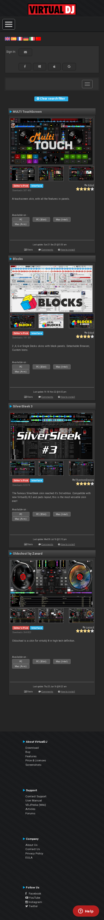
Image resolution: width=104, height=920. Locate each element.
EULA (29, 857)
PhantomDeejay (84, 479)
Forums (30, 813)
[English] (7, 38)
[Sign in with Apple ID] (54, 66)
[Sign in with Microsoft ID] (39, 66)
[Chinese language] (38, 38)
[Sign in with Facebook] (25, 66)
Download (32, 747)
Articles (30, 809)
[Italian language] (32, 38)
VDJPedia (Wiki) (35, 805)
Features (31, 756)
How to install (67, 249)
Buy (27, 752)
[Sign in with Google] (69, 66)
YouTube (34, 897)
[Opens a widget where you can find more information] (86, 911)
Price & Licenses (35, 760)
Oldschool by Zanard (27, 553)
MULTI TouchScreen (27, 111)
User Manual (33, 800)
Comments (47, 249)
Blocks (18, 259)
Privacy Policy (34, 853)
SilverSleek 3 (22, 406)
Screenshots (33, 764)
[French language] (19, 38)
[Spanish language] (13, 38)
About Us (31, 845)
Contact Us (32, 849)
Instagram (35, 902)
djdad (91, 185)
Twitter (33, 906)
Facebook (34, 893)
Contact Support (35, 796)
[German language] (26, 38)
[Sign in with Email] (25, 52)
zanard (90, 627)
